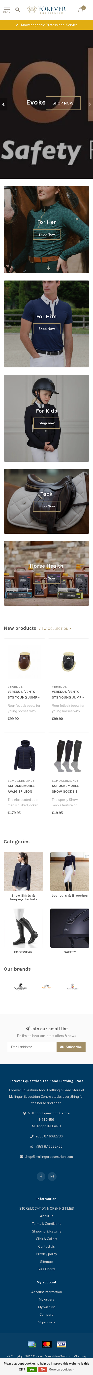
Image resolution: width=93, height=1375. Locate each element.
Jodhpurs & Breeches (66, 854)
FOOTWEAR (13, 911)
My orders (46, 1299)
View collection (54, 629)
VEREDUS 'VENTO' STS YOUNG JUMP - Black (68, 697)
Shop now (47, 423)
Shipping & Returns (46, 1231)
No (43, 1369)
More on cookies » (61, 1369)
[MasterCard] (46, 1344)
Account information (46, 1292)
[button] (3, 104)
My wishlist (46, 1307)
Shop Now (46, 234)
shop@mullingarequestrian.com (49, 1157)
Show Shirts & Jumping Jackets (21, 856)
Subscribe (73, 1047)
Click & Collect (46, 1239)
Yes (32, 1369)
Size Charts (47, 1269)
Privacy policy (46, 1254)
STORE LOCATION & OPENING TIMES (46, 1208)
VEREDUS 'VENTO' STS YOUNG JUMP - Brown (24, 697)
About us (46, 1216)
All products (46, 1322)
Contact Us (46, 1246)
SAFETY (56, 911)
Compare (46, 1314)
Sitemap (46, 1262)
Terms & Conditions (46, 1224)
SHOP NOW (63, 103)
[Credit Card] (32, 1344)
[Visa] (61, 1344)
